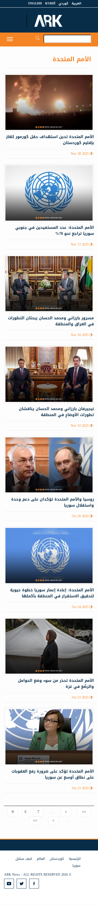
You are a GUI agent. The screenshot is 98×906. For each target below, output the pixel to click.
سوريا (76, 866)
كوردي (63, 3)
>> (35, 820)
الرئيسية (75, 859)
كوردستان (57, 859)
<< (84, 812)
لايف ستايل (24, 859)
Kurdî (50, 3)
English (35, 3)
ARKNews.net (49, 20)
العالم (41, 859)
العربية (76, 3)
